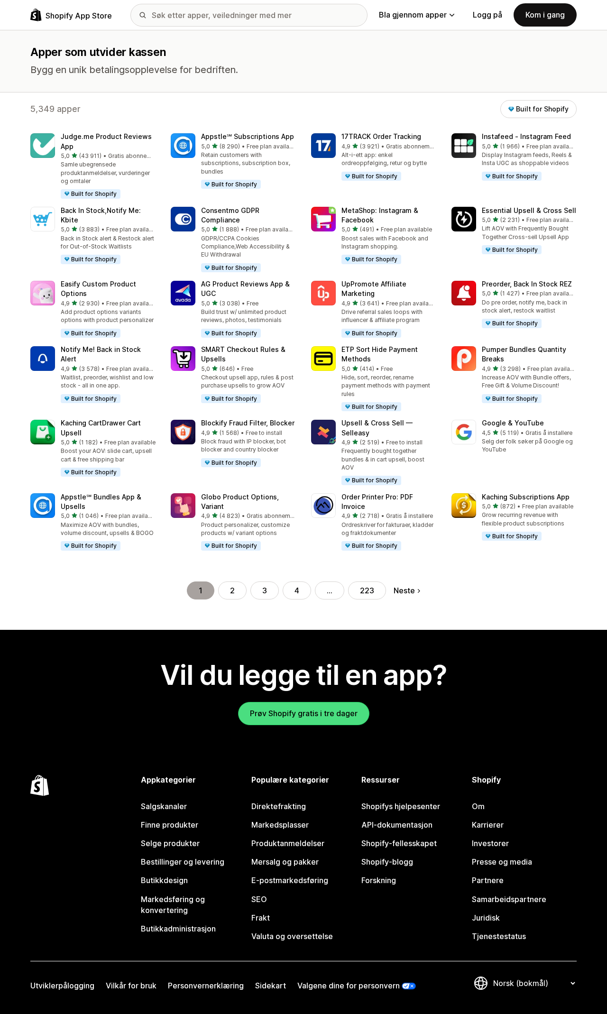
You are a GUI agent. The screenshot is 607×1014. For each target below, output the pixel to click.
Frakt (260, 917)
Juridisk (486, 917)
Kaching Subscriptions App (526, 497)
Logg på (487, 14)
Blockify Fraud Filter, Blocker (247, 423)
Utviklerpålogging (62, 985)
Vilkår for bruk (131, 985)
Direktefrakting (278, 806)
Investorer (490, 843)
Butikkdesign (164, 880)
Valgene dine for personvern (348, 985)
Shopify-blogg (387, 862)
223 (367, 590)
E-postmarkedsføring (289, 880)
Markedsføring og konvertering (173, 904)
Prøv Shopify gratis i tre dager (304, 713)
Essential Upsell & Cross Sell (529, 210)
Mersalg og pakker (285, 862)
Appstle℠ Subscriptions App (247, 136)
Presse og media (502, 862)
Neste (404, 590)
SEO (259, 899)
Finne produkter (169, 825)
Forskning (378, 880)
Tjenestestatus (499, 936)
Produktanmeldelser (287, 843)
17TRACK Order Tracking (381, 136)
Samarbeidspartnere (509, 899)
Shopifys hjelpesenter (400, 806)
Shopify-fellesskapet (399, 843)
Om (478, 806)
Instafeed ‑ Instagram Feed (526, 136)
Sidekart (270, 985)
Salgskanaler (164, 806)
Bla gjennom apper (413, 14)
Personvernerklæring (206, 985)
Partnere (488, 880)
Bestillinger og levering (182, 862)
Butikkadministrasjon (178, 928)
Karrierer (488, 825)
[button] (93, 166)
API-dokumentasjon (396, 825)
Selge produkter (170, 843)
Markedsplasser (280, 825)
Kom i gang (545, 14)
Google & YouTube (513, 423)
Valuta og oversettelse (292, 936)
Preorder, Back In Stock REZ (527, 284)
